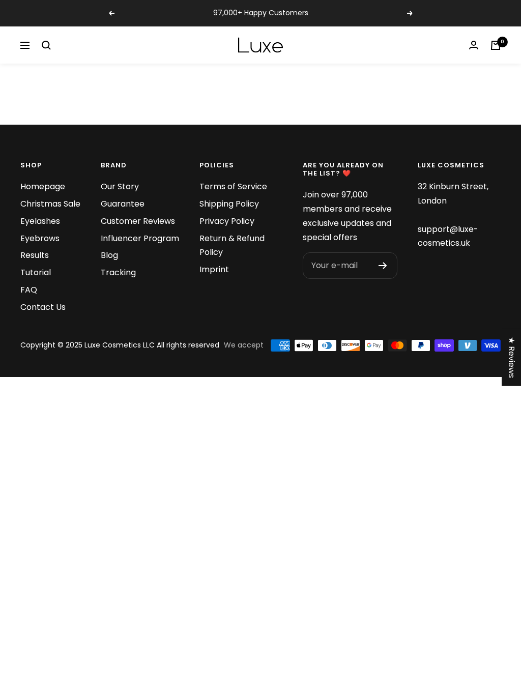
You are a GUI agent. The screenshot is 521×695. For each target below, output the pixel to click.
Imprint (214, 269)
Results (34, 255)
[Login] (473, 45)
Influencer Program (140, 238)
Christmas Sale (50, 204)
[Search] (46, 45)
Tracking (118, 272)
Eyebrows (40, 238)
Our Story (120, 186)
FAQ (28, 290)
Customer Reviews (138, 221)
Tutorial (35, 272)
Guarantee (122, 204)
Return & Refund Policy (232, 245)
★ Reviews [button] (511, 357)
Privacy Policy (226, 221)
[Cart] (495, 45)
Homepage (42, 186)
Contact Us (43, 307)
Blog (109, 255)
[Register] (383, 265)
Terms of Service (233, 186)
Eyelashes (40, 221)
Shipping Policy (229, 204)
